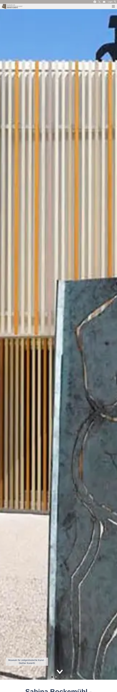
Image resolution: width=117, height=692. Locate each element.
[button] (104, 2)
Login (110, 2)
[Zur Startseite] (12, 6)
